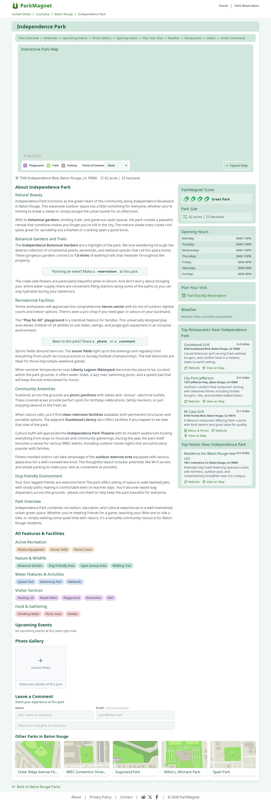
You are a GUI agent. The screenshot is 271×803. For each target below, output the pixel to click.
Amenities (51, 38)
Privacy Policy (100, 797)
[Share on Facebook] (157, 797)
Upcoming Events (75, 38)
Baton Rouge (64, 14)
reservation (107, 271)
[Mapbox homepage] (31, 155)
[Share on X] (150, 797)
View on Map (215, 368)
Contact (126, 797)
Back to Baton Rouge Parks (38, 786)
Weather (174, 38)
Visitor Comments (232, 38)
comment (127, 341)
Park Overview (29, 38)
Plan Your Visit (153, 38)
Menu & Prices (198, 430)
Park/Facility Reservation (207, 295)
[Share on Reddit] (143, 797)
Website (194, 368)
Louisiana (43, 14)
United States (21, 14)
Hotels (211, 38)
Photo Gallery (101, 38)
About (76, 797)
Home (223, 5)
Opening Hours (127, 38)
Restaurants (193, 38)
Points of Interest (93, 165)
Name (19, 708)
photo (102, 341)
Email (112, 708)
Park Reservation (247, 5)
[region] (135, 107)
